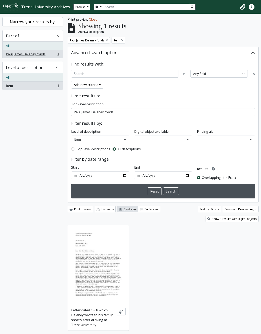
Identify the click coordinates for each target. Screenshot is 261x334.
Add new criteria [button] (86, 84)
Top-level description (87, 104)
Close (93, 19)
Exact (232, 177)
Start (75, 167)
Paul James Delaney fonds (32, 55)
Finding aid (205, 131)
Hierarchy (107, 209)
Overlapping (211, 177)
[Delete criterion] (254, 73)
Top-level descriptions (93, 149)
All (8, 45)
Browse (80, 7)
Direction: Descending (239, 209)
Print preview (82, 209)
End (137, 167)
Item (32, 87)
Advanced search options (95, 52)
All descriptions (129, 149)
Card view (129, 209)
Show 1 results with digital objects (234, 219)
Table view (151, 209)
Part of (12, 36)
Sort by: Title (208, 209)
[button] (242, 6)
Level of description (25, 67)
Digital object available (151, 131)
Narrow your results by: (33, 21)
